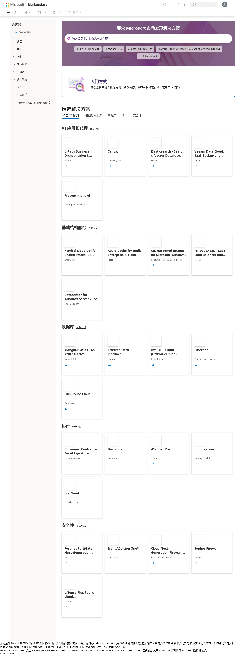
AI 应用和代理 (70, 115)
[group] (66, 166)
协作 (124, 115)
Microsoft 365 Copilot (109, 650)
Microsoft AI (7, 650)
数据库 (112, 115)
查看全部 (94, 128)
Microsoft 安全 (23, 650)
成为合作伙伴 (149, 643)
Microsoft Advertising (84, 650)
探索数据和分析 (113, 48)
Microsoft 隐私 (190, 650)
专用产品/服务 (86, 643)
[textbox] (149, 39)
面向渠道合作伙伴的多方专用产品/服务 (102, 646)
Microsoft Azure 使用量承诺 (111, 643)
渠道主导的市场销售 (67, 646)
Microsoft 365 (63, 650)
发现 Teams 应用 (148, 56)
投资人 (203, 650)
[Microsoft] (15, 5)
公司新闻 (176, 650)
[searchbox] (37, 31)
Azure (35, 650)
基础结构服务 (93, 115)
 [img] (27, 94)
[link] (82, 155)
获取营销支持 (181, 643)
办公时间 (50, 643)
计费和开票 (134, 643)
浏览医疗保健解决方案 (140, 48)
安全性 (137, 115)
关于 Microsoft (161, 650)
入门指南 (61, 643)
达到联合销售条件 (16, 646)
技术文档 (72, 643)
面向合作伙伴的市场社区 (41, 646)
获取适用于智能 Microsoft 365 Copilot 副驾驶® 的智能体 (189, 48)
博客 (31, 643)
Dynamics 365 (47, 650)
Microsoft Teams (132, 650)
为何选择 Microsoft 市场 (14, 643)
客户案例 (39, 643)
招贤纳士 (147, 650)
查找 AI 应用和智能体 (87, 48)
